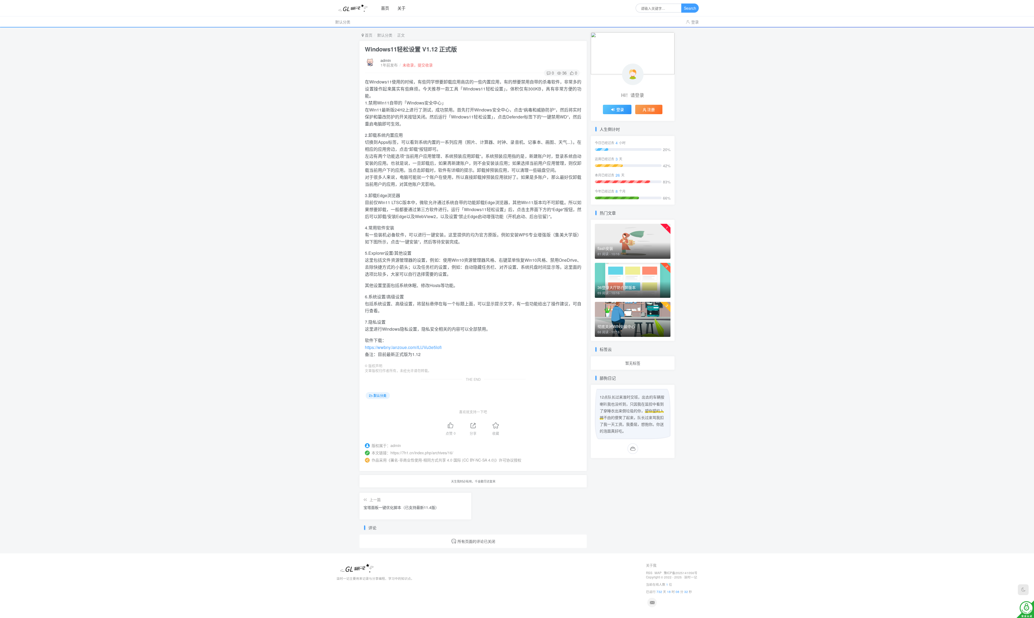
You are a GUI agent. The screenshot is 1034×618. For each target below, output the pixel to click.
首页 (385, 8)
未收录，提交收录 (418, 65)
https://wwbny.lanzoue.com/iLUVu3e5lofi (403, 347)
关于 (401, 8)
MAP (658, 573)
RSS (649, 573)
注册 (651, 109)
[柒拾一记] (355, 8)
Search (690, 8)
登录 (695, 22)
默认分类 (342, 22)
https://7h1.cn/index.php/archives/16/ (421, 452)
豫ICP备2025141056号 (680, 573)
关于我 (651, 565)
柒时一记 (690, 577)
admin (385, 60)
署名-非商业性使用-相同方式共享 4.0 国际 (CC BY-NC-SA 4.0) (442, 460)
